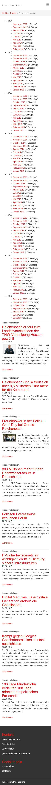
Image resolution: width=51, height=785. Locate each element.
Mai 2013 (17, 199)
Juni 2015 (17, 115)
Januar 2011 (18, 293)
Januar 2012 (18, 252)
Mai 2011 (17, 280)
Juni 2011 (17, 277)
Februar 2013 (19, 208)
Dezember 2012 (20, 218)
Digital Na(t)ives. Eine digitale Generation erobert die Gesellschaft (25, 600)
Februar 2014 (19, 168)
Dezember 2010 (20, 299)
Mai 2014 (17, 158)
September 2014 (20, 146)
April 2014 (17, 162)
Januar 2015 (18, 130)
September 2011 (20, 268)
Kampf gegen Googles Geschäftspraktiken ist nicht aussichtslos (23, 639)
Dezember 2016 (20, 55)
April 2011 (17, 283)
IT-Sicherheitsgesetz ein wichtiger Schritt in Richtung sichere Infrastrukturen (23, 558)
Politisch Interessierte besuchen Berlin (18, 515)
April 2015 (17, 121)
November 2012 (20, 221)
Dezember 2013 (20, 177)
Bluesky (6, 770)
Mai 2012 (17, 240)
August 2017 (18, 30)
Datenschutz (19, 782)
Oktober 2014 (19, 143)
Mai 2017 (17, 40)
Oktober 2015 (19, 102)
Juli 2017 (17, 33)
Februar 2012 (19, 249)
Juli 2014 (17, 152)
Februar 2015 (19, 127)
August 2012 (18, 230)
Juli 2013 (17, 193)
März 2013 (17, 205)
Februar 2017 (19, 49)
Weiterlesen (7, 369)
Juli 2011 (17, 274)
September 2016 (20, 65)
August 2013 (18, 190)
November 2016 (20, 58)
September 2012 (20, 227)
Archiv (5, 13)
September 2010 (20, 308)
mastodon (8, 766)
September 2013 (20, 187)
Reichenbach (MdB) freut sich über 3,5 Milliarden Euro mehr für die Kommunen (25, 385)
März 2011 (17, 287)
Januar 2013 (18, 212)
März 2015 (17, 124)
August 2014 (18, 149)
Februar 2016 (19, 87)
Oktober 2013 (19, 183)
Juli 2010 (17, 315)
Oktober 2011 (19, 265)
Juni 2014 (17, 155)
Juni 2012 (17, 237)
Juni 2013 (17, 196)
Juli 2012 (17, 233)
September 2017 (20, 27)
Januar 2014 (18, 171)
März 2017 (17, 46)
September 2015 (20, 105)
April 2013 (17, 202)
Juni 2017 (17, 36)
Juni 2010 (17, 318)
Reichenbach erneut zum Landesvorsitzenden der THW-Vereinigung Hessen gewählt (22, 332)
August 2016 (18, 68)
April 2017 (17, 43)
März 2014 (17, 165)
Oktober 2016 (19, 61)
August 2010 (18, 312)
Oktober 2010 (19, 305)
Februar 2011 (19, 290)
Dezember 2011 (20, 258)
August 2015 (18, 108)
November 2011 (20, 262)
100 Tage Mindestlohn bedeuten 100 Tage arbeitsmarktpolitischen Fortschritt (20, 689)
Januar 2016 (18, 90)
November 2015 (20, 99)
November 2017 (20, 24)
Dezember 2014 (20, 137)
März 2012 (17, 246)
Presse (13, 13)
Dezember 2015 (20, 96)
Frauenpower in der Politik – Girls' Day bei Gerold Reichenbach (23, 424)
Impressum (7, 782)
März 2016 (17, 83)
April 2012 (17, 243)
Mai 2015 (17, 118)
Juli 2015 (17, 112)
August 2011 (18, 271)
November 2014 (20, 140)
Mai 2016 (17, 77)
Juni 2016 (17, 74)
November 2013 (20, 180)
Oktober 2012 (19, 224)
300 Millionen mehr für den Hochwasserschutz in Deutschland (22, 472)
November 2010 (20, 302)
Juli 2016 (17, 71)
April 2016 (17, 80)
